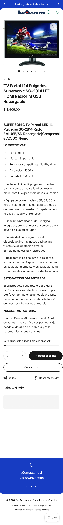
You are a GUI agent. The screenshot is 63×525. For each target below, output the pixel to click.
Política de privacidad (42, 505)
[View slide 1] (27, 486)
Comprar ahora (33, 367)
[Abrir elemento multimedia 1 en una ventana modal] (53, 26)
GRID (7, 78)
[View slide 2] (31, 486)
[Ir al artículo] (19, 71)
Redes (12, 377)
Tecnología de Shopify (45, 500)
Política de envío (42, 510)
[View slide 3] (36, 486)
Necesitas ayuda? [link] (49, 377)
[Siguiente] (58, 4)
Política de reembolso (21, 505)
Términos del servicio (23, 510)
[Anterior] (5, 4)
